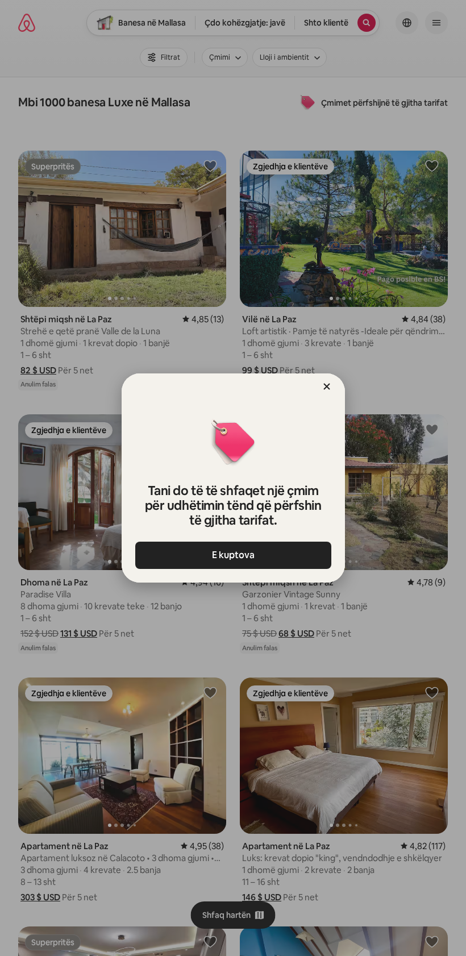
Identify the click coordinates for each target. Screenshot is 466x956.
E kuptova (233, 555)
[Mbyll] (326, 386)
